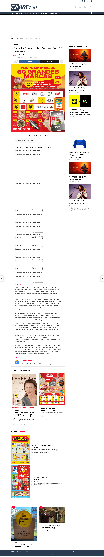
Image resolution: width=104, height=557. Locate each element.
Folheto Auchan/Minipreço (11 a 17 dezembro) (44, 446)
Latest (74, 8)
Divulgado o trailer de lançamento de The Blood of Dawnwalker (79, 64)
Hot (85, 8)
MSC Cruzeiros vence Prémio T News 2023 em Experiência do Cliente (22, 544)
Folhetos (16, 410)
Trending (89, 8)
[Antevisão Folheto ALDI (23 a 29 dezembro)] (20, 481)
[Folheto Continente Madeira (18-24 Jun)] (52, 389)
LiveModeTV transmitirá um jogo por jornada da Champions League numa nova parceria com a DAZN (79, 111)
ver (31, 140)
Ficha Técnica (14, 1)
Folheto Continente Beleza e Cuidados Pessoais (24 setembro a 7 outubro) (23, 414)
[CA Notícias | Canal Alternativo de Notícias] (52, 554)
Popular (80, 8)
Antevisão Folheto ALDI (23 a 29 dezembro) (43, 478)
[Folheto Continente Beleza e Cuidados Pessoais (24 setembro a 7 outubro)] (24, 391)
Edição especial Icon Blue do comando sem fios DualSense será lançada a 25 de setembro (79, 155)
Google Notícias (28, 360)
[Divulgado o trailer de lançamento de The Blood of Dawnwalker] (80, 55)
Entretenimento (17, 13)
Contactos (27, 1)
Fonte (16, 357)
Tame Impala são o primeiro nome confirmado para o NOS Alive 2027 (79, 88)
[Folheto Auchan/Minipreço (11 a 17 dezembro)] (20, 449)
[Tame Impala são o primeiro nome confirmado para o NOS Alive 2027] (80, 78)
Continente (19, 284)
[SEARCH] (89, 13)
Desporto (36, 13)
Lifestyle (44, 13)
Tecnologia (27, 13)
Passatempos (53, 13)
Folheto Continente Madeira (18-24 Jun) (48, 409)
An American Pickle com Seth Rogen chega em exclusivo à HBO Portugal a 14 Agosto (51, 528)
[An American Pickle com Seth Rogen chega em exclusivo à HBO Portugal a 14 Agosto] (52, 515)
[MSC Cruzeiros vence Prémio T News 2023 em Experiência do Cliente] (24, 524)
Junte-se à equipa (21, 1)
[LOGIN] (92, 13)
